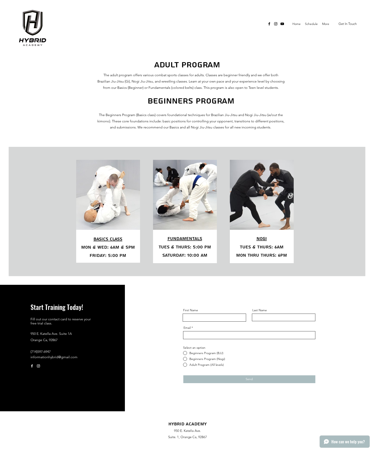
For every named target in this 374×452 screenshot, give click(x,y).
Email (187, 327)
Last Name (259, 310)
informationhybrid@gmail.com (54, 357)
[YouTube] (282, 24)
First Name (190, 310)
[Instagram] (276, 24)
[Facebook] (269, 24)
